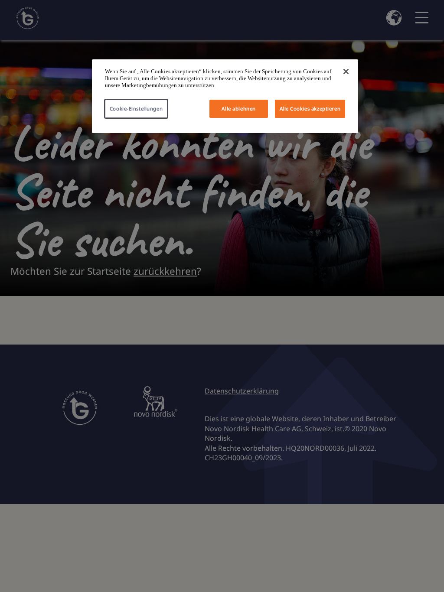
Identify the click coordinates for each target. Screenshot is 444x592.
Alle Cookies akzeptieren (310, 108)
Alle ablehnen (238, 108)
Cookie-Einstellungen (136, 108)
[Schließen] (346, 71)
